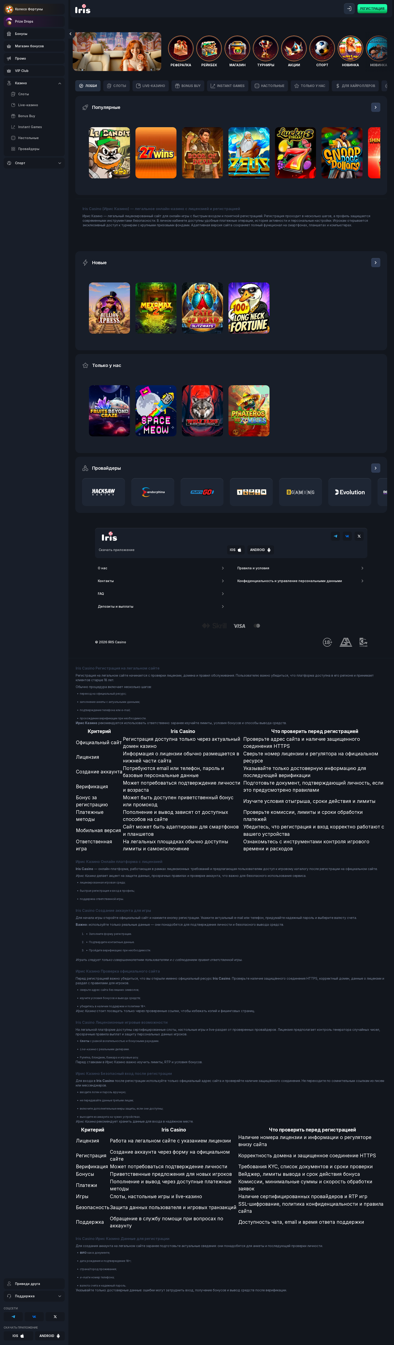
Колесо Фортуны (29, 9)
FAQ (101, 594)
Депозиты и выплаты (115, 606)
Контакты (106, 581)
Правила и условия (253, 568)
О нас (102, 568)
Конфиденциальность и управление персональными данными (289, 581)
